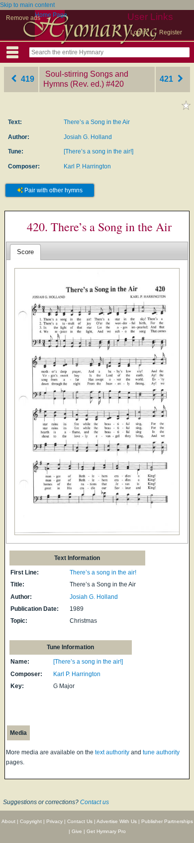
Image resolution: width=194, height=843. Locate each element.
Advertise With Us (117, 821)
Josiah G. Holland (88, 137)
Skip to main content (27, 4)
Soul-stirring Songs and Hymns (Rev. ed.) (85, 79)
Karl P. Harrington (87, 166)
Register (170, 32)
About (8, 821)
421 (167, 79)
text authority (112, 752)
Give (77, 831)
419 (26, 79)
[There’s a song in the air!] (98, 151)
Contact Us (80, 821)
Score (25, 252)
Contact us (94, 802)
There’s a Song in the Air (97, 122)
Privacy (54, 821)
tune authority (161, 752)
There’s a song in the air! (103, 572)
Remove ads (23, 17)
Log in (138, 32)
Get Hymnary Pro (106, 831)
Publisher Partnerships (167, 821)
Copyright (31, 821)
